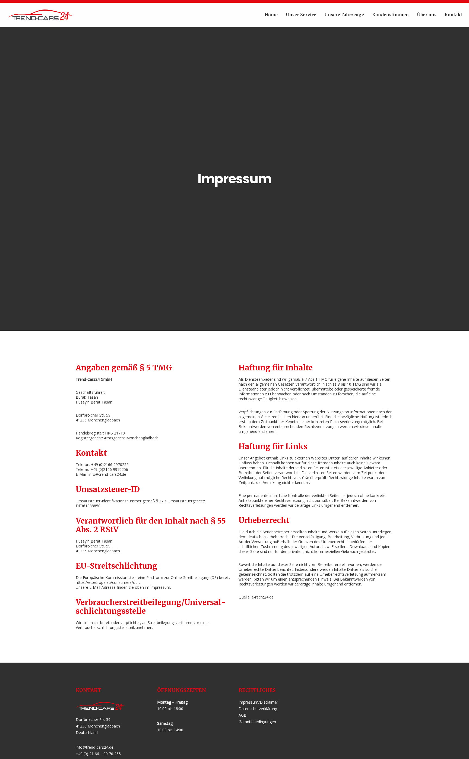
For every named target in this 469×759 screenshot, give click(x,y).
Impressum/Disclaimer (258, 702)
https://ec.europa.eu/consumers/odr (107, 582)
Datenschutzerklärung (258, 708)
